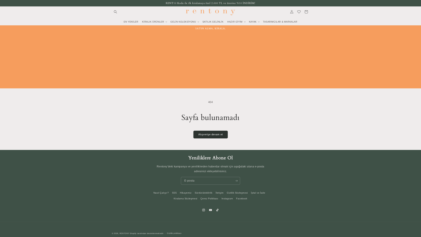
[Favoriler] (299, 11)
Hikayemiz (185, 192)
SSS (174, 192)
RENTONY (124, 233)
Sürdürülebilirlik (203, 192)
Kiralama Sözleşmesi (185, 198)
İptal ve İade (258, 192)
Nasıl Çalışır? (161, 192)
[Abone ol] (236, 181)
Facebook (241, 198)
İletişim (220, 192)
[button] (115, 11)
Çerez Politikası (209, 198)
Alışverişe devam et (210, 134)
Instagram (227, 198)
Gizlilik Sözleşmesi (237, 192)
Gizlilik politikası (174, 233)
